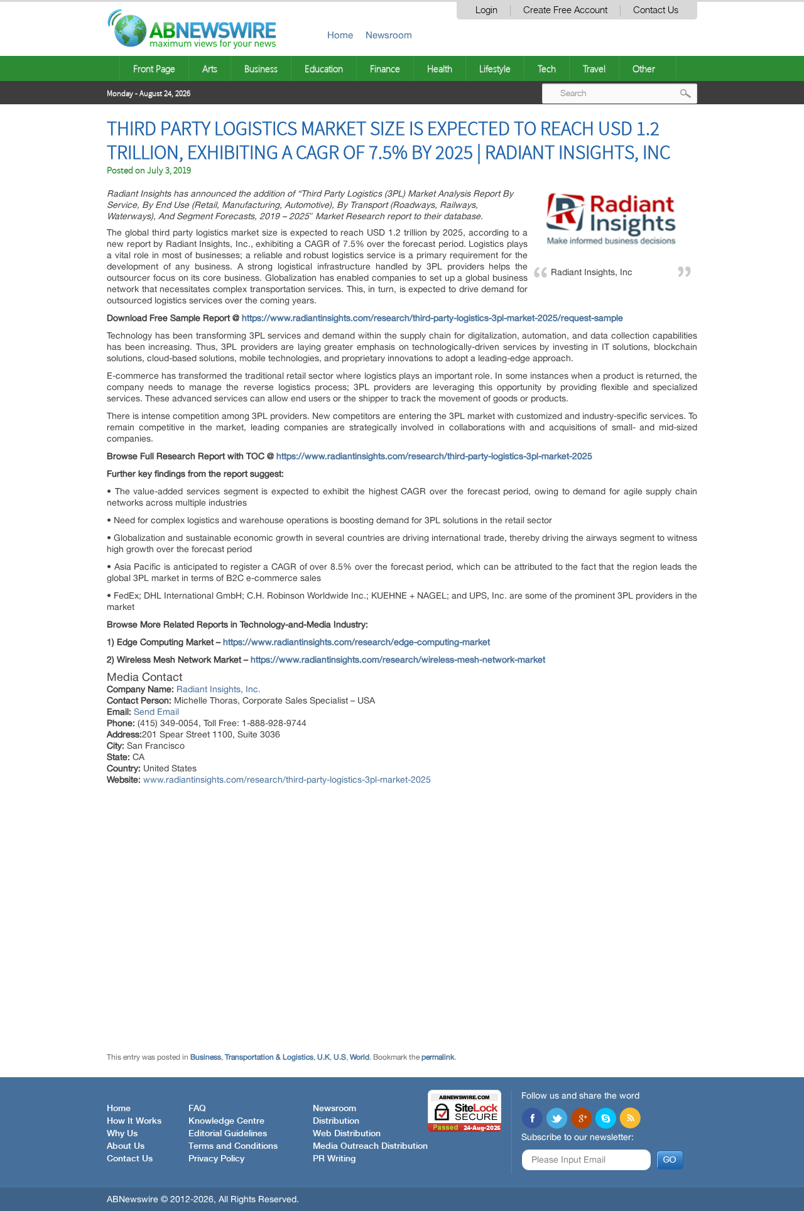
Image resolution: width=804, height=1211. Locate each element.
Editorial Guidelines (227, 1133)
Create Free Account (565, 10)
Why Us (122, 1133)
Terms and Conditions (233, 1146)
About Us (125, 1146)
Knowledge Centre (226, 1121)
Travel (594, 68)
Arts (209, 68)
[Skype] (605, 1119)
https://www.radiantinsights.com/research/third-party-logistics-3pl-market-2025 (434, 456)
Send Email (156, 712)
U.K (323, 1057)
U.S (340, 1057)
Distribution (336, 1121)
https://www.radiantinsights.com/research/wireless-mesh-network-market (398, 659)
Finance (385, 68)
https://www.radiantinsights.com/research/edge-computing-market (356, 642)
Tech (547, 68)
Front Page (154, 68)
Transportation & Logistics (269, 1057)
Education (324, 68)
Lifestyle (495, 68)
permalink (437, 1057)
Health (439, 68)
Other (644, 68)
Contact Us (655, 10)
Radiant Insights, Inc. (219, 689)
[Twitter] (556, 1119)
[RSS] (630, 1119)
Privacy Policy (216, 1158)
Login (486, 10)
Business (261, 68)
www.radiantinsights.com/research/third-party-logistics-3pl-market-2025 (287, 779)
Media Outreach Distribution (370, 1146)
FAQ (197, 1108)
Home (340, 35)
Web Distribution (347, 1133)
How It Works (134, 1121)
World (359, 1057)
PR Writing (334, 1158)
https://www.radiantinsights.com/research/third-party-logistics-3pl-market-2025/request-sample (432, 318)
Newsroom (389, 35)
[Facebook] (532, 1119)
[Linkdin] (581, 1119)
